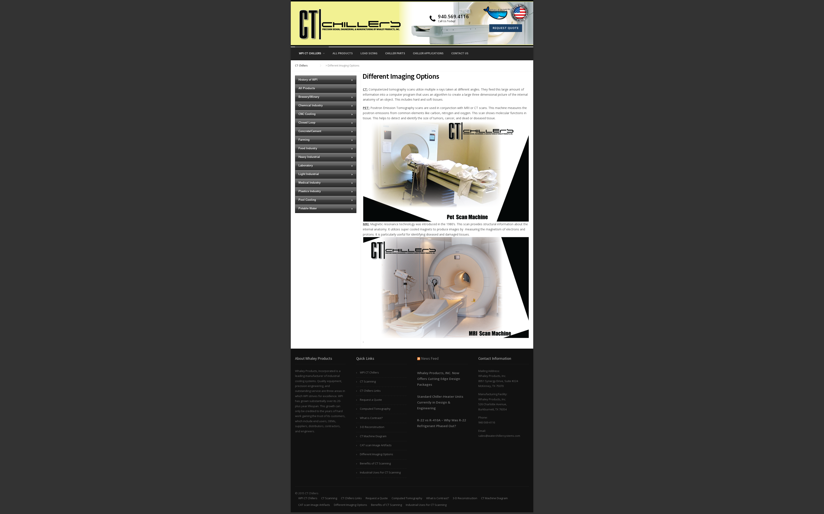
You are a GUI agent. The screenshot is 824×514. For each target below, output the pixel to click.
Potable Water (307, 208)
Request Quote (506, 28)
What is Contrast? (371, 418)
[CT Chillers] (348, 25)
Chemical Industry (310, 105)
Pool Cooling (307, 199)
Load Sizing (368, 53)
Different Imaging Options (376, 454)
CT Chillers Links (370, 391)
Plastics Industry (309, 191)
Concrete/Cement (309, 131)
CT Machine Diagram (373, 436)
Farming (304, 139)
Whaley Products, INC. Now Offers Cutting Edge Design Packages (438, 379)
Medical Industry (309, 182)
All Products (343, 53)
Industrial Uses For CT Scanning (380, 472)
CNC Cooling (307, 114)
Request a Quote (371, 400)
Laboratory (305, 165)
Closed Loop (306, 122)
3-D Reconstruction (372, 427)
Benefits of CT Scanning (375, 463)
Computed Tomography (375, 409)
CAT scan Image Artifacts (376, 445)
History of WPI (308, 79)
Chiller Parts (395, 53)
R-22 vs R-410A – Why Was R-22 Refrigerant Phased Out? (441, 423)
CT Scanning (368, 381)
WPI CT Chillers (310, 53)
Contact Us (459, 53)
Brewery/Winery (308, 96)
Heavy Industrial (309, 157)
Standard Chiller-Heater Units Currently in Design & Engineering (440, 402)
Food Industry (307, 148)
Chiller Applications (428, 53)
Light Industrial (308, 174)
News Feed (430, 358)
